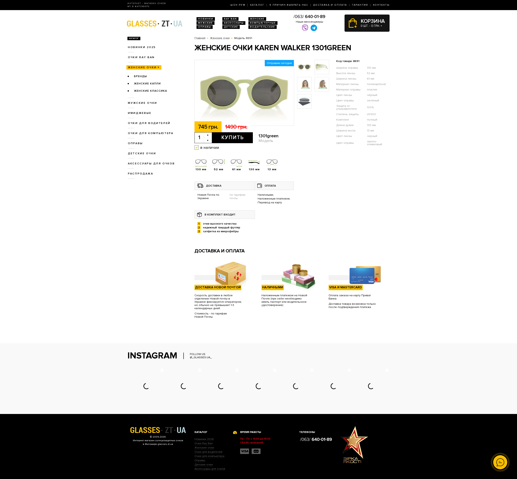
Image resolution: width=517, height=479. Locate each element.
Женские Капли (147, 83)
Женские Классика (150, 90)
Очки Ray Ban (203, 443)
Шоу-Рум (237, 4)
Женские (257, 18)
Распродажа (140, 173)
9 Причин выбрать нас (288, 4)
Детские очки (142, 153)
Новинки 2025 (142, 47)
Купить (232, 137)
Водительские (262, 26)
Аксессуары (234, 22)
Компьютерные (263, 22)
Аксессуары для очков (151, 163)
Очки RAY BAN (141, 57)
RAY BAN (230, 18)
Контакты (381, 4)
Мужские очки (142, 103)
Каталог (257, 4)
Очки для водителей (149, 123)
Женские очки (142, 67)
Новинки (205, 18)
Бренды (140, 76)
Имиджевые (139, 113)
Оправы (204, 26)
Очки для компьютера (150, 133)
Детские (231, 26)
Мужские (205, 22)
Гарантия (360, 4)
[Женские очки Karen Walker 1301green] (244, 93)
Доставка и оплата (330, 4)
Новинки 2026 (204, 439)
